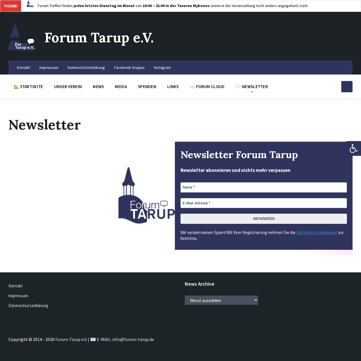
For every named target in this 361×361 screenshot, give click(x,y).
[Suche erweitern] (347, 86)
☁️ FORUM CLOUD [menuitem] (207, 86)
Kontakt (15, 285)
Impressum (18, 295)
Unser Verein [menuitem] (68, 86)
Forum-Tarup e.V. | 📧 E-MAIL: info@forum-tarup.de (104, 339)
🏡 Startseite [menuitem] (28, 86)
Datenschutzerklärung (316, 232)
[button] (353, 148)
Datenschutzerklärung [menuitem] (86, 67)
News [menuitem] (98, 86)
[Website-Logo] (22, 49)
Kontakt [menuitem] (23, 67)
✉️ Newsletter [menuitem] (251, 86)
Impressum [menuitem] (48, 67)
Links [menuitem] (173, 86)
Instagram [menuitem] (162, 67)
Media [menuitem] (121, 86)
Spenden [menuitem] (147, 86)
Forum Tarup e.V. (99, 37)
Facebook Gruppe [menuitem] (129, 67)
